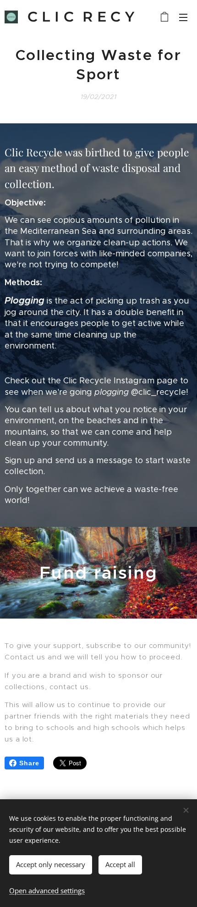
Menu (183, 17)
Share (29, 763)
